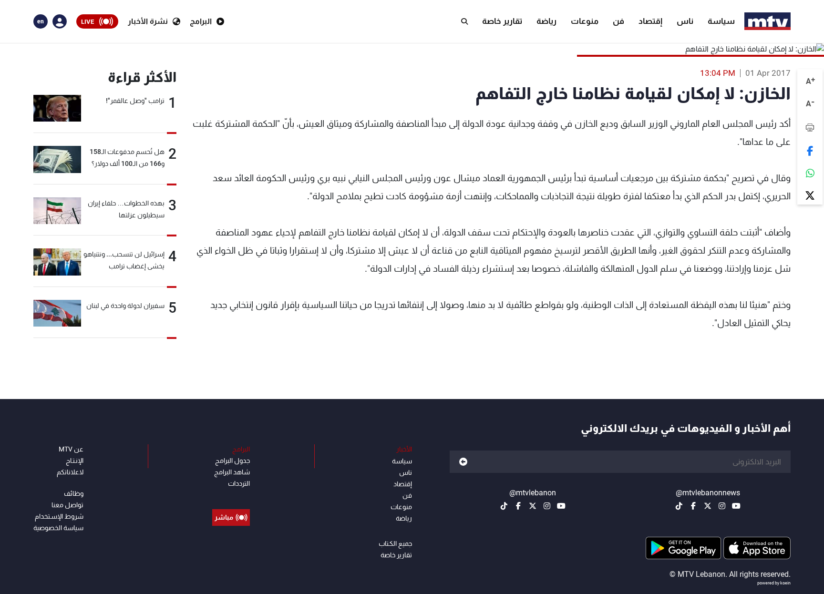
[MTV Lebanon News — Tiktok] (679, 506)
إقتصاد (650, 21)
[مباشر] (231, 496)
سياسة (721, 21)
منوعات (584, 21)
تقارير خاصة (502, 21)
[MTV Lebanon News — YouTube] (736, 506)
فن (618, 21)
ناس (685, 21)
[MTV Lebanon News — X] (707, 506)
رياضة (546, 21)
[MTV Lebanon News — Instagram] (722, 506)
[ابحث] (464, 21)
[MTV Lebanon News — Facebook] (693, 506)
